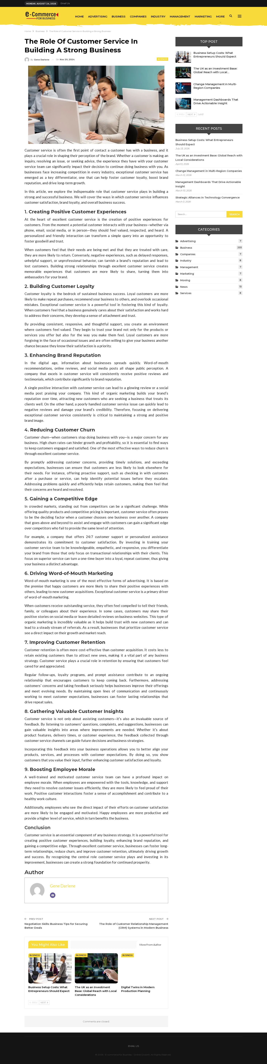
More (220, 16)
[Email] (52, 895)
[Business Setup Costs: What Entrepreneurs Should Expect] (50, 968)
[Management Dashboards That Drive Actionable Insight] (183, 103)
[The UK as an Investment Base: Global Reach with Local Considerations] (96, 968)
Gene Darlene (62, 885)
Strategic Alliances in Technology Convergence (207, 197)
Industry (158, 16)
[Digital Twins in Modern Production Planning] (142, 968)
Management (180, 16)
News (184, 286)
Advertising (97, 16)
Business (119, 16)
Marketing (203, 16)
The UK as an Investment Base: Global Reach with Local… (215, 70)
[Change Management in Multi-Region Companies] (183, 88)
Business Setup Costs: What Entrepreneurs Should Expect (214, 54)
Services (185, 293)
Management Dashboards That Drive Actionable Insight (215, 101)
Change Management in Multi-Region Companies (215, 85)
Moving (185, 280)
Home (79, 16)
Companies (138, 16)
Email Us (65, 3)
